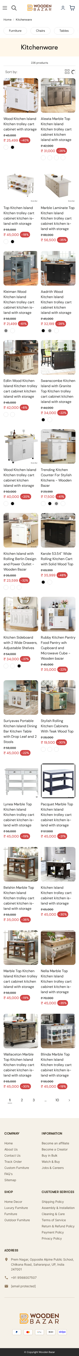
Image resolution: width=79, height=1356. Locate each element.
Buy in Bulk (49, 1155)
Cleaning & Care (53, 1214)
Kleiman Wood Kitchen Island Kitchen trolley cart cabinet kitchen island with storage (19, 302)
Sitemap (10, 1180)
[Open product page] (21, 95)
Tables (64, 31)
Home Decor (13, 1201)
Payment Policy (53, 1232)
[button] (5, 8)
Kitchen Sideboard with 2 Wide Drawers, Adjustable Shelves (20, 642)
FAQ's (8, 1174)
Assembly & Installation (58, 1208)
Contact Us (12, 1155)
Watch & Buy (51, 1161)
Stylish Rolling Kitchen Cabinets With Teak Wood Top (57, 726)
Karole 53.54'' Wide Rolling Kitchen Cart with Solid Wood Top (57, 558)
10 (57, 1100)
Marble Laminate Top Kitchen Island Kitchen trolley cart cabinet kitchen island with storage (58, 218)
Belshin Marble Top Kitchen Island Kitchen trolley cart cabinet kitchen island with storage (19, 898)
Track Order (13, 1161)
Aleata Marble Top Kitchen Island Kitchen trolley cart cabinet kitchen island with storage (56, 129)
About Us (11, 1149)
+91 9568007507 (24, 1277)
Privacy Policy (52, 1238)
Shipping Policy (53, 1201)
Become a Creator (55, 1149)
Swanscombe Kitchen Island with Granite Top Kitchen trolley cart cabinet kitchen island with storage (58, 391)
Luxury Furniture (16, 1208)
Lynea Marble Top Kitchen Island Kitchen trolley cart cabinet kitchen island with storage (19, 814)
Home (7, 19)
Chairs (40, 31)
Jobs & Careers (53, 1168)
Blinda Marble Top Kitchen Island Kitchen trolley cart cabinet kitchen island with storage (56, 1065)
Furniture (15, 31)
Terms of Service (54, 1220)
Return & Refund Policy (58, 1226)
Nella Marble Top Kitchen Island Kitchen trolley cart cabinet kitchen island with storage (56, 981)
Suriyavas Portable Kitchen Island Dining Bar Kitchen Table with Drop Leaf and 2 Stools (20, 731)
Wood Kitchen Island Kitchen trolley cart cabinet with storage (20, 124)
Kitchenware (24, 19)
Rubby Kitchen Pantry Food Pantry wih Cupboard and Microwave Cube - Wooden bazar (58, 648)
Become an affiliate (55, 1143)
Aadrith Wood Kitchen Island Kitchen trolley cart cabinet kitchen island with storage (56, 302)
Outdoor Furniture (17, 1220)
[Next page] (69, 1100)
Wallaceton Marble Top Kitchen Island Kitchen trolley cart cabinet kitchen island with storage (19, 1065)
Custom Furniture (16, 1168)
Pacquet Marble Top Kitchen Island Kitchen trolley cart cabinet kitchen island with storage (57, 814)
